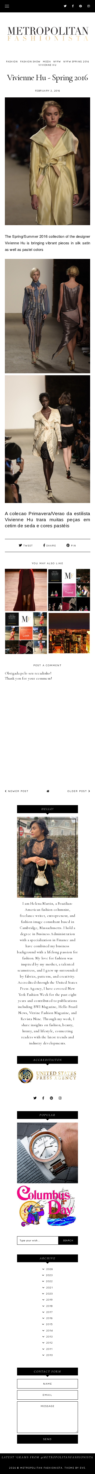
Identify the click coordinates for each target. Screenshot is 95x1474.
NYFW (57, 61)
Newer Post (18, 791)
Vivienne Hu (47, 65)
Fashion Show (30, 61)
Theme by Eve (75, 1467)
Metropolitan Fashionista (41, 1467)
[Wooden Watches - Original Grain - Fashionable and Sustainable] (47, 1182)
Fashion (12, 61)
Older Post (77, 791)
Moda (47, 61)
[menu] (7, 6)
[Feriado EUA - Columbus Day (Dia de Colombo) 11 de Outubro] (47, 1225)
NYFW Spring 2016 (76, 61)
